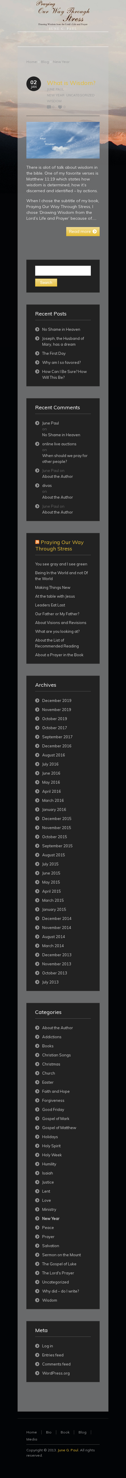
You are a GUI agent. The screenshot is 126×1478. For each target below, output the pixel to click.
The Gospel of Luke (59, 1264)
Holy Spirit (51, 1145)
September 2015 (57, 845)
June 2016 (51, 773)
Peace (48, 1227)
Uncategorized (80, 95)
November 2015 (56, 827)
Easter (48, 1082)
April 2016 (51, 791)
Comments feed (56, 1364)
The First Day (54, 353)
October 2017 (54, 727)
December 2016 (56, 746)
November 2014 (56, 927)
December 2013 (56, 954)
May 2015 (51, 882)
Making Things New (52, 587)
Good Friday (53, 1109)
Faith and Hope (56, 1091)
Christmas (51, 1064)
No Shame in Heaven (61, 329)
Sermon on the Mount (61, 1254)
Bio (49, 1432)
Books (48, 1046)
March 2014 (53, 945)
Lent (46, 1191)
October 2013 (54, 973)
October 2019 (54, 718)
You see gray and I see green (61, 564)
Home (31, 61)
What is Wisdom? (71, 82)
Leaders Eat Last (50, 605)
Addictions (52, 1036)
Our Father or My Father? (57, 613)
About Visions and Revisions (60, 622)
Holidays (50, 1136)
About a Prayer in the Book (59, 654)
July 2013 (50, 982)
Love (46, 1200)
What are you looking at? (57, 631)
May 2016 (51, 782)
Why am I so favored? (61, 362)
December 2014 (56, 918)
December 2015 (56, 818)
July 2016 (50, 764)
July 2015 (50, 864)
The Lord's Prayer (58, 1273)
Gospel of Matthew (59, 1127)
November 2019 (56, 709)
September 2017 (57, 736)
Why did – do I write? (60, 1291)
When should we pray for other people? (65, 458)
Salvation (50, 1245)
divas (47, 485)
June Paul (55, 89)
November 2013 (56, 964)
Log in (47, 1346)
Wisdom (54, 101)
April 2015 (51, 891)
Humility (49, 1164)
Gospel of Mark (55, 1118)
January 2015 (54, 909)
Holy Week (52, 1155)
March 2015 (53, 900)
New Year (61, 61)
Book (65, 1432)
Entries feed (53, 1355)
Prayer (48, 1236)
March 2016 (53, 800)
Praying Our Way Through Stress (59, 545)
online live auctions (59, 443)
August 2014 (53, 936)
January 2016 (54, 809)
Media (31, 1439)
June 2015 (51, 873)
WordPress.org (56, 1373)
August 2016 (53, 755)
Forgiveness (53, 1100)
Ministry (49, 1209)
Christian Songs (56, 1055)
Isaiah (47, 1173)
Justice (48, 1182)
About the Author (57, 476)
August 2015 (53, 855)
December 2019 (56, 700)
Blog (45, 61)
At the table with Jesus (55, 596)
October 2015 (54, 836)
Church (48, 1073)
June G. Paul (68, 1450)
